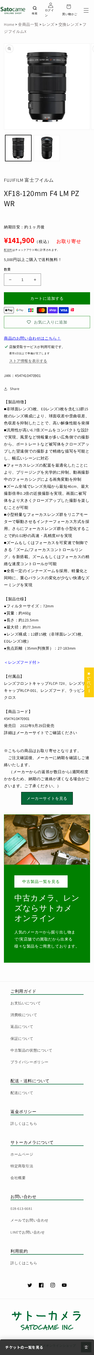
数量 (7, 269)
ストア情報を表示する (28, 360)
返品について (21, 1026)
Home (9, 24)
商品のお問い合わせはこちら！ (32, 338)
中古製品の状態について (31, 1050)
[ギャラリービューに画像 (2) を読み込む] (47, 148)
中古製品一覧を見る (41, 881)
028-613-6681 (21, 1208)
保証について (21, 1038)
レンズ (47, 24)
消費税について (23, 1014)
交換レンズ (68, 24)
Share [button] (15, 388)
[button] (86, 10)
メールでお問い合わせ (29, 1220)
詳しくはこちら (23, 1123)
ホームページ (21, 1154)
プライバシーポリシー (29, 1062)
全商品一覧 (28, 24)
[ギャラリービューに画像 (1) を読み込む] (18, 148)
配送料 (8, 250)
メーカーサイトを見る (47, 798)
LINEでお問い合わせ (27, 1232)
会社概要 (18, 1177)
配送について (21, 1092)
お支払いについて (25, 1003)
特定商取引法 (21, 1166)
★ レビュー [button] (89, 682)
